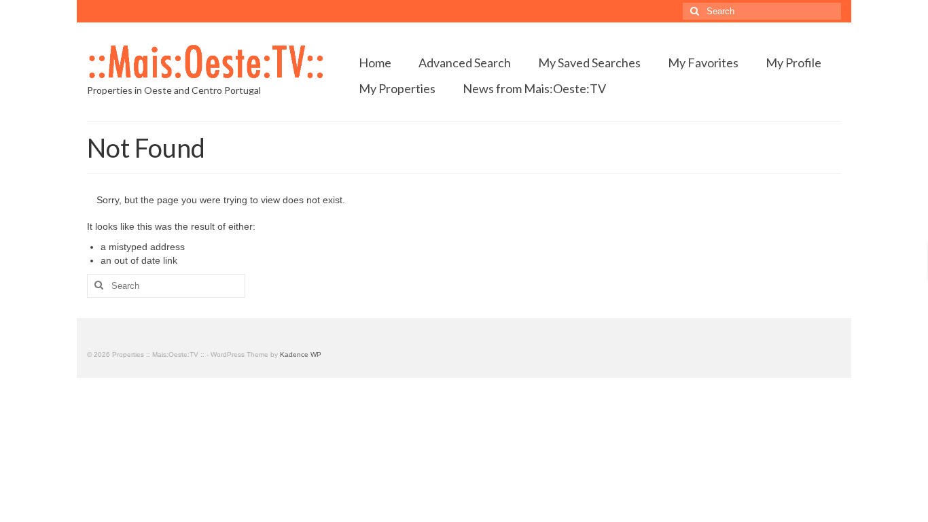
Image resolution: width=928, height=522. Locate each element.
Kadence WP (300, 354)
